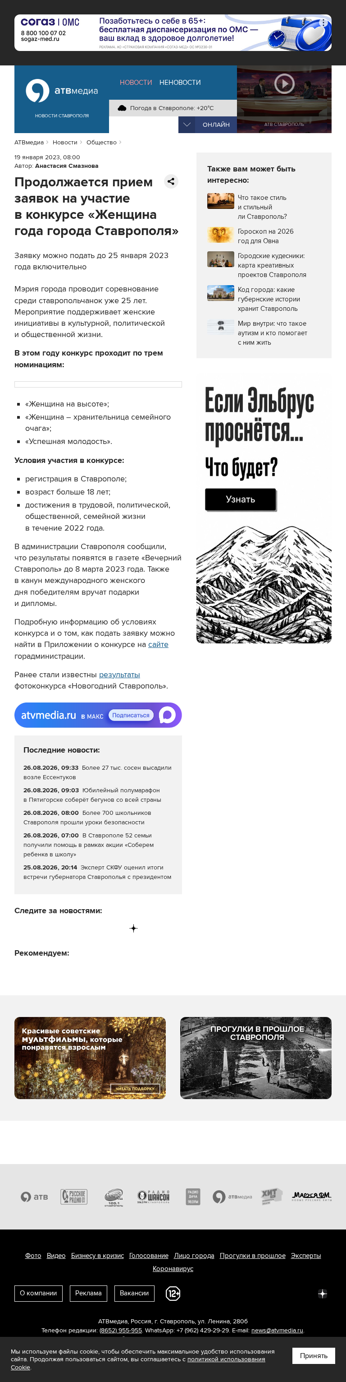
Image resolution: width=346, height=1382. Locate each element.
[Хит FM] (272, 1197)
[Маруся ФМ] (312, 1197)
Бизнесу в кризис (97, 1256)
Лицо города (194, 1256)
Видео (56, 1256)
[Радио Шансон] (153, 1197)
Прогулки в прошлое (253, 1256)
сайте (158, 644)
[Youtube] (96, 928)
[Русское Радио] (74, 1197)
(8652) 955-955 (121, 1330)
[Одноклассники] (59, 928)
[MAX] (77, 928)
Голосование (148, 1256)
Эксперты (306, 1256)
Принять (314, 1355)
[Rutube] (115, 928)
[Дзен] (133, 928)
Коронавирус (173, 1269)
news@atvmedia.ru (277, 1330)
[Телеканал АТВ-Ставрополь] (34, 1197)
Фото (33, 1256)
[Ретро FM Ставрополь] (113, 1197)
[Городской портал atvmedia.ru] (232, 1197)
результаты (119, 674)
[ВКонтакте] (22, 928)
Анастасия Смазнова (67, 166)
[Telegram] (40, 928)
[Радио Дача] (193, 1197)
